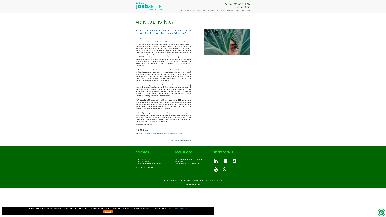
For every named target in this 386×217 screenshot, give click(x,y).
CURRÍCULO (189, 11)
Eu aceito (108, 212)
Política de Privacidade (181, 208)
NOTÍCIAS (220, 11)
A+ (238, 7)
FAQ (237, 11)
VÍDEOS (230, 11)
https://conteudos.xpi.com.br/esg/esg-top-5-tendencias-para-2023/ (160, 133)
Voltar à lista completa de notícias (180, 140)
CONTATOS (246, 11)
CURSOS (211, 11)
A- (242, 7)
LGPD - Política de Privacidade (145, 168)
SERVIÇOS (201, 11)
